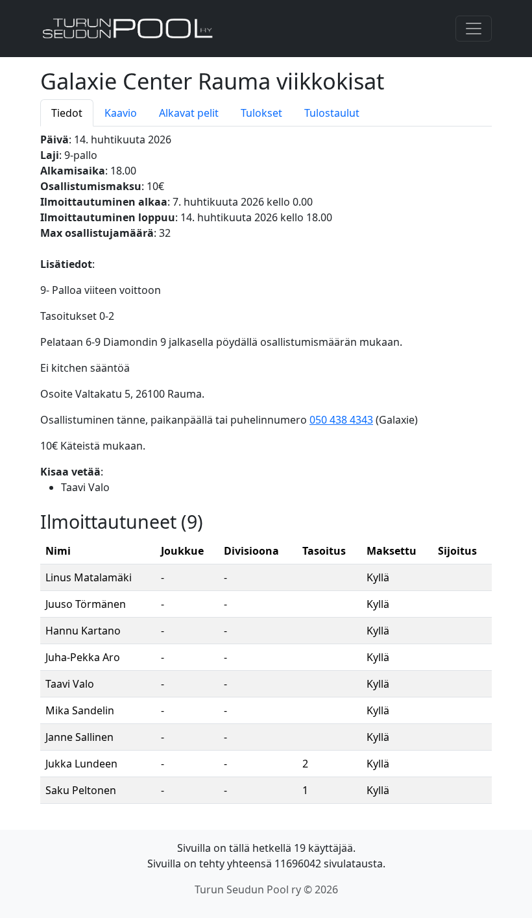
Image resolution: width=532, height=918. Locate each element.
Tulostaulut (331, 113)
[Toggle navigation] (473, 29)
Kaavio (120, 113)
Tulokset (261, 113)
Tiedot (66, 113)
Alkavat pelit (189, 113)
